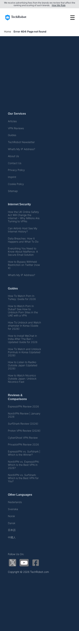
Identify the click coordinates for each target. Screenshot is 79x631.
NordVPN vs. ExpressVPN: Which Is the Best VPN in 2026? (23, 464)
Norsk (11, 516)
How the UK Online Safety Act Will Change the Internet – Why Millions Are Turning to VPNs (24, 216)
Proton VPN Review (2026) (24, 430)
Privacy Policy (16, 170)
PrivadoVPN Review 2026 (23, 444)
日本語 (12, 529)
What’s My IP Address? (21, 149)
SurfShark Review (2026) (23, 423)
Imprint (12, 177)
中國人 (12, 537)
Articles (12, 121)
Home (7, 31)
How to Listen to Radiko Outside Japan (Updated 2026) (22, 365)
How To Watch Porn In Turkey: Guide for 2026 (22, 297)
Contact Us (14, 163)
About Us (13, 156)
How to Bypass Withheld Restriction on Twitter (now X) (24, 265)
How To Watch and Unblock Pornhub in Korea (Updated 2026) (24, 352)
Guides (12, 135)
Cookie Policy (16, 184)
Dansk (11, 523)
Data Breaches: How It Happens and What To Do (23, 240)
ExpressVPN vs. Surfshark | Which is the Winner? (24, 453)
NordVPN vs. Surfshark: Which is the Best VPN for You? (23, 478)
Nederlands (15, 502)
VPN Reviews (16, 128)
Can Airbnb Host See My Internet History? (22, 230)
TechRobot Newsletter (21, 142)
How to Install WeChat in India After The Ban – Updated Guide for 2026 (22, 339)
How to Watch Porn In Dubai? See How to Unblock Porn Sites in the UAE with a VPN (23, 310)
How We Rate (59, 5)
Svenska (13, 509)
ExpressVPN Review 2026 (23, 406)
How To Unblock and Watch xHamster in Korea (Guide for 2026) (24, 325)
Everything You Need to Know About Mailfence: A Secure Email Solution (23, 251)
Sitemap (13, 191)
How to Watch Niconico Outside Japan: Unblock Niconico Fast (22, 378)
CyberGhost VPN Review (23, 437)
